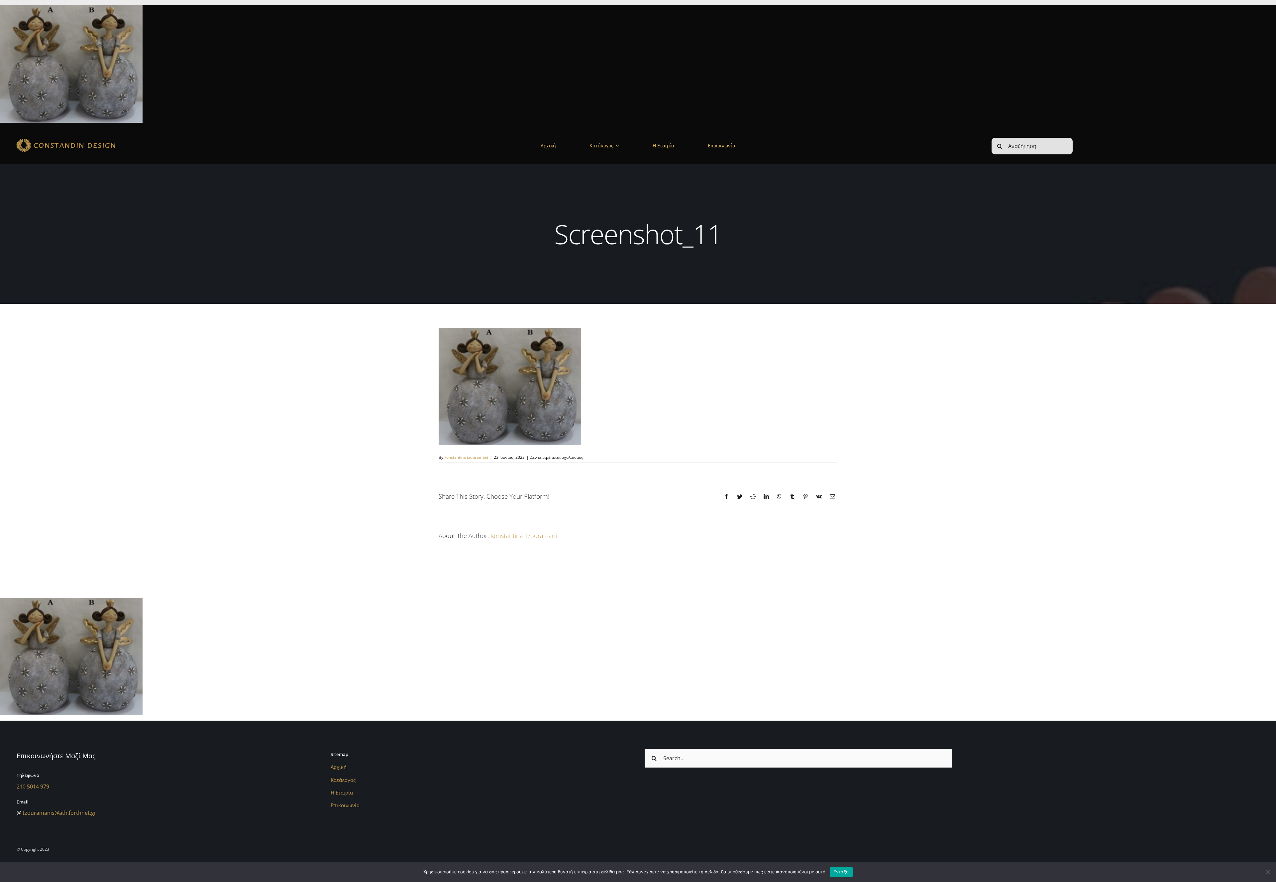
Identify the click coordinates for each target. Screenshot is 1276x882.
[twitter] (1250, 848)
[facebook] (1238, 848)
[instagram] (1225, 848)
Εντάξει (841, 871)
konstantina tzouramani (466, 457)
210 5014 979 (33, 786)
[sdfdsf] (85, 138)
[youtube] (1263, 848)
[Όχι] (1267, 872)
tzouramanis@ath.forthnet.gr (59, 812)
